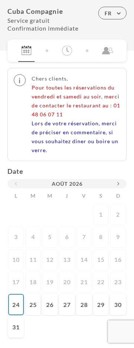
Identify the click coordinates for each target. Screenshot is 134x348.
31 (16, 326)
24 (16, 304)
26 (50, 304)
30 (118, 304)
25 (33, 304)
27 (67, 304)
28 (84, 304)
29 (101, 304)
